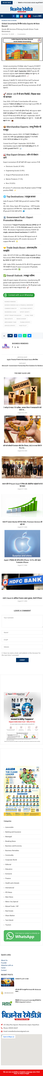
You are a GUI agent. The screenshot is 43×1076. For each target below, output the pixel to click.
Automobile (9, 827)
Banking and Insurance (13, 832)
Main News (9, 897)
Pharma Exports (25, 322)
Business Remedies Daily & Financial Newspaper (19, 305)
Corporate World (11, 860)
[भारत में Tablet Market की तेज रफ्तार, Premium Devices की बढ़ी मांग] (22, 505)
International (9, 888)
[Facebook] (13, 16)
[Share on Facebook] (15, 335)
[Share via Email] (29, 335)
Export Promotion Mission (13, 315)
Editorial (8, 864)
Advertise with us (7, 965)
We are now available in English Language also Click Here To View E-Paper (21, 1072)
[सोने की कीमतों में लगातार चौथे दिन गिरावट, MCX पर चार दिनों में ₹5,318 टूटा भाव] (22, 429)
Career (3, 968)
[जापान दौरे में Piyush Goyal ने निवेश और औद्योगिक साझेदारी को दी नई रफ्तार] (22, 467)
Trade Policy (23, 325)
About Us (4, 960)
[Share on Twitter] (20, 335)
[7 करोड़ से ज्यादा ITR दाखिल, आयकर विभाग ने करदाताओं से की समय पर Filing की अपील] (22, 391)
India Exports (9, 319)
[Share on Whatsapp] (25, 335)
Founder (4, 963)
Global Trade (29, 315)
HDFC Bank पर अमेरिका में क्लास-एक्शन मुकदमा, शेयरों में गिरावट (22, 598)
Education (8, 869)
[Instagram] (21, 16)
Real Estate (9, 911)
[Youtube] (29, 16)
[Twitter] (17, 16)
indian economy (21, 319)
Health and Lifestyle (12, 883)
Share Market (10, 916)
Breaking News (10, 841)
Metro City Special (11, 902)
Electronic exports (26, 308)
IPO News (8, 892)
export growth (25, 312)
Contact (4, 970)
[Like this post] (10, 335)
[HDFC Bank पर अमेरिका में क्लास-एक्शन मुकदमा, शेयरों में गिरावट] (22, 581)
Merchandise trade (10, 322)
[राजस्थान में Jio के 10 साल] (7, 982)
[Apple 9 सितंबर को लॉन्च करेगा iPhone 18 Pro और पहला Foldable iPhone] (22, 543)
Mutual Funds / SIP (11, 906)
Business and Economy (13, 846)
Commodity (9, 855)
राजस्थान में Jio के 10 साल (22, 979)
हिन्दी (40, 16)
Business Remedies (20, 343)
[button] (14, 2)
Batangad (8, 837)
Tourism (8, 925)
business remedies (10, 301)
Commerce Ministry (11, 308)
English (35, 16)
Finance (8, 878)
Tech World (9, 920)
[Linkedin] (25, 16)
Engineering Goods (10, 312)
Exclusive (8, 874)
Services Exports (10, 325)
